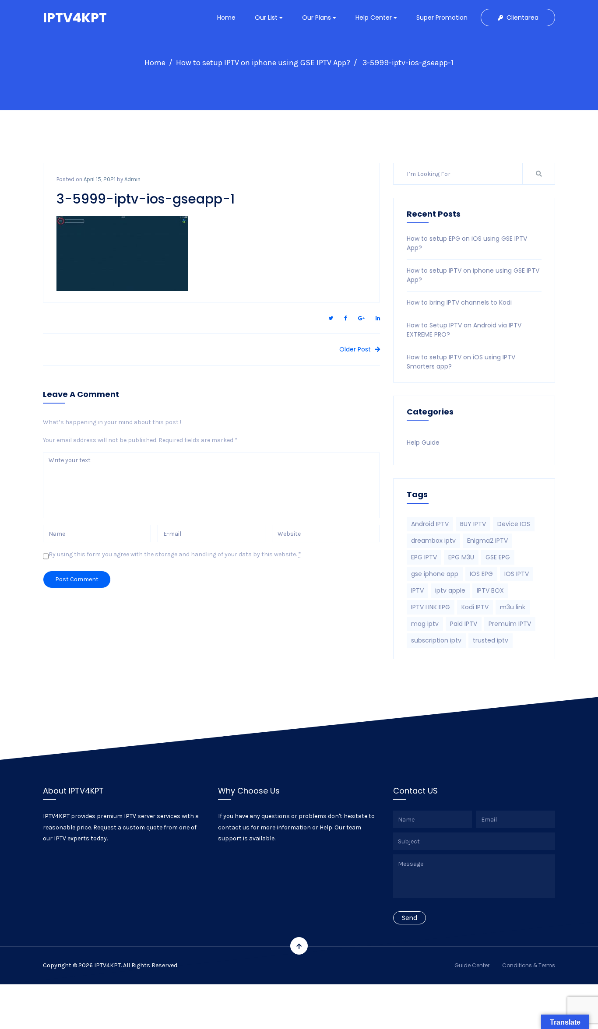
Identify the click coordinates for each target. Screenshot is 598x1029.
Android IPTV (430, 524)
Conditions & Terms (528, 965)
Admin (132, 179)
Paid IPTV (463, 623)
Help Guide (423, 442)
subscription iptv (436, 640)
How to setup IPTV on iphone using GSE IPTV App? (263, 62)
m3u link (512, 607)
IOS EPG (481, 573)
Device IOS (513, 524)
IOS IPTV (516, 573)
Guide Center (471, 965)
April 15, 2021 (100, 179)
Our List (267, 17)
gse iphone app (434, 573)
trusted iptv (490, 640)
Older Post (356, 349)
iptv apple (450, 590)
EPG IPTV (424, 557)
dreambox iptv (433, 540)
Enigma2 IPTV (487, 540)
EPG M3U (461, 557)
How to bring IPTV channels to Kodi (459, 302)
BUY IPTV (473, 524)
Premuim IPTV (510, 623)
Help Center (374, 17)
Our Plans (317, 17)
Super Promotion (442, 17)
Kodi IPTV (475, 607)
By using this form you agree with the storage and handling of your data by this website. (175, 554)
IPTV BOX (490, 590)
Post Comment (76, 579)
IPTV (417, 590)
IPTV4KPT (75, 17)
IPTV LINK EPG (430, 607)
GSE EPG (497, 557)
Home (226, 17)
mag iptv (425, 623)
